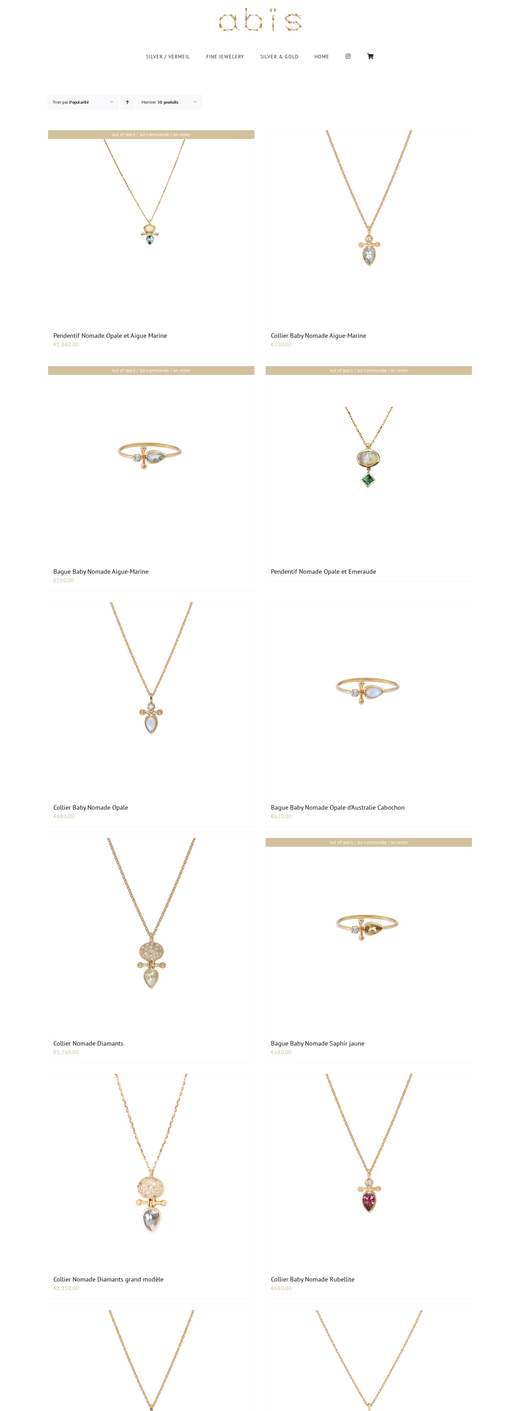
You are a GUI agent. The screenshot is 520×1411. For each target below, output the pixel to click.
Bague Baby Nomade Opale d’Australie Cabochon (338, 807)
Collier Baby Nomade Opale (90, 807)
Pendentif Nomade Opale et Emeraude (323, 571)
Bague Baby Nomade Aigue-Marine (101, 571)
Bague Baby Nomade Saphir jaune (317, 1043)
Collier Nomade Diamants (88, 1043)
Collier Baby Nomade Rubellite (312, 1279)
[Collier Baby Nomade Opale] (151, 690)
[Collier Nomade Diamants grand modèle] (151, 1162)
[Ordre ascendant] (127, 102)
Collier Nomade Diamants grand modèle (108, 1279)
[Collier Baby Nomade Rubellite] (369, 1162)
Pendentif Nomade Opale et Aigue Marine (110, 335)
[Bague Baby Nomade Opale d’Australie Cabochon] (369, 690)
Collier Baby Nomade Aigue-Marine (318, 335)
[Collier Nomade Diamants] (151, 926)
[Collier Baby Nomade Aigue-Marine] (369, 218)
